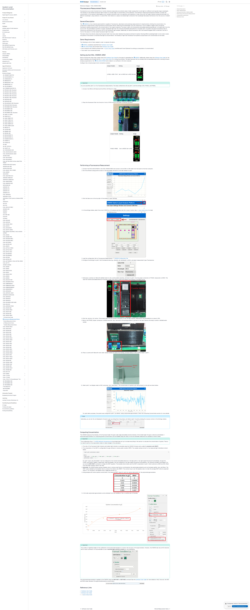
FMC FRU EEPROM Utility (7, 47)
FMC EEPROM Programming (8, 45)
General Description (181, 9)
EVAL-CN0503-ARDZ (7, 315)
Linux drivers (5, 19)
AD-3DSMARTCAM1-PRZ (8, 75)
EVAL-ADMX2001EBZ (7, 181)
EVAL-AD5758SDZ (7, 242)
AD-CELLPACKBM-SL (7, 86)
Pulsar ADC (5, 390)
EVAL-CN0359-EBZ (7, 308)
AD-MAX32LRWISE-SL (8, 135)
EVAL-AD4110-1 (6, 226)
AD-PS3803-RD (6, 142)
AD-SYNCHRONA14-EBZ (8, 150)
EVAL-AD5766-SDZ (7, 244)
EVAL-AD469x (6, 234)
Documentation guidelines (8, 408)
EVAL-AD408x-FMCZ (7, 224)
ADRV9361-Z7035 (7, 196)
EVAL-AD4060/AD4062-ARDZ (9, 153)
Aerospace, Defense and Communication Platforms (11, 70)
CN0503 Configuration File (121, 258)
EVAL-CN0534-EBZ (7, 336)
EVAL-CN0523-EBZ (7, 334)
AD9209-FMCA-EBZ (7, 168)
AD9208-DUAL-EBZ (7, 166)
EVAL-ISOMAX (6, 373)
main (161, 1)
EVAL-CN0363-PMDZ (7, 309)
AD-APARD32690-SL (7, 78)
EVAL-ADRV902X (7, 296)
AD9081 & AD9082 (7, 264)
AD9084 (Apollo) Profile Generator (10, 28)
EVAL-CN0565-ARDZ (7, 351)
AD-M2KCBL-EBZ (7, 133)
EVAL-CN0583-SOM (7, 364)
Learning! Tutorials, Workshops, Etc (10, 400)
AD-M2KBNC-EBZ (7, 131)
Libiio (3, 34)
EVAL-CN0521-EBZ (7, 332)
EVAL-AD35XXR (6, 222)
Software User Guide (8, 317)
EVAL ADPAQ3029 (7, 291)
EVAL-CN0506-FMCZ (7, 326)
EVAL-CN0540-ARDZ (7, 339)
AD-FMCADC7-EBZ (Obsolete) (10, 97)
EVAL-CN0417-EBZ (7, 311)
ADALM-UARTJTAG (6, 63)
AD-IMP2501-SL (6, 127)
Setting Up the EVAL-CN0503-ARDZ (185, 12)
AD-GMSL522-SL (7, 116)
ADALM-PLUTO (5, 61)
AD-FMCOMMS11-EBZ (7, 108)
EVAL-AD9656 (6, 276)
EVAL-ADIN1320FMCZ (7, 289)
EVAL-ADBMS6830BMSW (8, 287)
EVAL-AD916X (6, 268)
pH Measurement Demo (9, 322)
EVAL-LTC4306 (6, 377)
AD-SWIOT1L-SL (6, 148)
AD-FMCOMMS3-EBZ (7, 110)
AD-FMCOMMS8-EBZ (7, 384)
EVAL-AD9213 (6, 272)
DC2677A (5, 216)
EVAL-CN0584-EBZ (7, 366)
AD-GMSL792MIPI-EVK (8, 122)
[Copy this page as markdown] (160, 6)
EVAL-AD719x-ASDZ (7, 251)
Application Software (7, 68)
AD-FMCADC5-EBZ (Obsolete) (10, 95)
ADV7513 (5, 205)
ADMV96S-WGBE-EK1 (8, 177)
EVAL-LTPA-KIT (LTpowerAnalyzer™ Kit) (12, 379)
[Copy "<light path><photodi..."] (169, 452)
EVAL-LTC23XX (6, 375)
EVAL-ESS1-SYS (6, 371)
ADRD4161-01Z (6, 189)
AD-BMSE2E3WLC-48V (8, 82)
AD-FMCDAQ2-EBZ (7, 99)
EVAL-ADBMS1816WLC (8, 283)
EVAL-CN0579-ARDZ (7, 358)
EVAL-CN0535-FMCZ (7, 338)
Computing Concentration (182, 15)
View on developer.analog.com (239, 606)
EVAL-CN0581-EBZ (7, 360)
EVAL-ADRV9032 (6, 298)
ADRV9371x (5, 201)
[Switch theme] (169, 1)
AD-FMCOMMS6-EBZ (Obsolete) (10, 112)
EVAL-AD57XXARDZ (7, 157)
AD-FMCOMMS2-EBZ (7, 381)
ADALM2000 (5, 57)
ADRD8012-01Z (6, 192)
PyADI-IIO (4, 39)
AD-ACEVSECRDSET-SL (8, 77)
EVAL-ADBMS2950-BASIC (8, 285)
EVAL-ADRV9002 (7, 194)
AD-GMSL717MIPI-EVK (8, 120)
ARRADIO (5, 211)
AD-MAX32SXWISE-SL (8, 137)
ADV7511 (5, 203)
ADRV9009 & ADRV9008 (8, 294)
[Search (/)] (166, 1)
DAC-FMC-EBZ (6, 214)
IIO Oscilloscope (6, 32)
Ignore (229, 606)
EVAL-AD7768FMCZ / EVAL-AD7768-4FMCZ (13, 261)
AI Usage (4, 405)
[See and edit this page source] (167, 6)
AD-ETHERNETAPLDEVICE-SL (9, 88)
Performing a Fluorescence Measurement (186, 13)
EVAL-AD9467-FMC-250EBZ (9, 170)
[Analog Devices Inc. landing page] (84, 2)
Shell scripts (5, 43)
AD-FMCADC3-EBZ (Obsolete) (9, 92)
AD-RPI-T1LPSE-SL (7, 146)
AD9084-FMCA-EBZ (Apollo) (9, 164)
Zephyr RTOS (5, 41)
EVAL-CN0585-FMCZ (7, 367)
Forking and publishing (7, 410)
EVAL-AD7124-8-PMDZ (8, 248)
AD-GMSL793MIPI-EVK (8, 123)
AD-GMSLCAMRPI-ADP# (8, 125)
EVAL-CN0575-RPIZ (7, 354)
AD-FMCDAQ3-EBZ (7, 101)
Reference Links (180, 16)
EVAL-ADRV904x (7, 300)
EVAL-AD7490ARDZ (7, 255)
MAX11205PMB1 (6, 388)
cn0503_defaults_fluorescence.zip (103, 441)
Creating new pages (6, 406)
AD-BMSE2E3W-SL (7, 80)
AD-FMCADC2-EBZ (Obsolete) (9, 90)
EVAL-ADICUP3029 (87, 46)
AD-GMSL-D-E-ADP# (7, 114)
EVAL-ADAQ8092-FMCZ (8, 281)
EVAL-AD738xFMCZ (7, 253)
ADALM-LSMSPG (6, 53)
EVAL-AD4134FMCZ (7, 227)
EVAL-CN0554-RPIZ (7, 343)
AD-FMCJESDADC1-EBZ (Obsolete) (11, 103)
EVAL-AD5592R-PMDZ (8, 238)
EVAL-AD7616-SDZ (7, 259)
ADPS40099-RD (6, 185)
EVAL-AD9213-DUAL (7, 270)
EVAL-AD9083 (6, 266)
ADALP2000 (5, 174)
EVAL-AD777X (6, 263)
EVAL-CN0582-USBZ (7, 362)
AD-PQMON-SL (6, 140)
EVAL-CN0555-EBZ (7, 345)
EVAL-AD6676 (6, 246)
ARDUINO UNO (6, 209)
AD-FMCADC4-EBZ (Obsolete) (10, 93)
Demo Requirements (181, 10)
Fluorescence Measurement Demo (12, 319)
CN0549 (5, 212)
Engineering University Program (9, 395)
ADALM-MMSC (5, 55)
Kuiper (3, 23)
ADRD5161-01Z (6, 190)
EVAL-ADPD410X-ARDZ (8, 293)
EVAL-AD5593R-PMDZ (8, 240)
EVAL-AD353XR (6, 220)
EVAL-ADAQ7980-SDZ (8, 175)
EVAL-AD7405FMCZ (7, 159)
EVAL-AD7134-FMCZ (7, 249)
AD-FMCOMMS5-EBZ (7, 382)
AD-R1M (4, 144)
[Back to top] (184, 6)
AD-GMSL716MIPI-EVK (8, 118)
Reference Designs (6, 73)
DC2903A (5, 218)
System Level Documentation (8, 8)
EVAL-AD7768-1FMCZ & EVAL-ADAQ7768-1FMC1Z (12, 162)
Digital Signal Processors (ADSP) (9, 14)
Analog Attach (5, 30)
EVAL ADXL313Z (6, 304)
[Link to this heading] (107, 8)
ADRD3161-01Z (6, 187)
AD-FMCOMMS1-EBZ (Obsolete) (10, 107)
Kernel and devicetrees (7, 21)
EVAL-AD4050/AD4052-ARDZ (9, 151)
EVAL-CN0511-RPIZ (7, 328)
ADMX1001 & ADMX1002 (8, 179)
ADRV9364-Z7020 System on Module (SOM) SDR (13, 199)
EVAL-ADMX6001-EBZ (8, 183)
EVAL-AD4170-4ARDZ (8, 229)
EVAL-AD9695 (6, 172)
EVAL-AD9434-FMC (7, 274)
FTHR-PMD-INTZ (6, 386)
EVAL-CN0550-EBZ (7, 341)
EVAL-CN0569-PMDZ (7, 353)
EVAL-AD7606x (6, 257)
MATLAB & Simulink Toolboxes (9, 37)
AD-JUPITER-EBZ (7, 129)
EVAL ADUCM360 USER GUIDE (9, 302)
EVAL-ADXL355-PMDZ (8, 207)
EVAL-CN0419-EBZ (7, 313)
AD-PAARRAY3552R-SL (8, 138)
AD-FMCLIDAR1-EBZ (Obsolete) (10, 105)
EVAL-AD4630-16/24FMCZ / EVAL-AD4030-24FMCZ (13, 232)
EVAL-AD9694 (6, 278)
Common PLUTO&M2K (7, 59)
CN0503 (86, 24)
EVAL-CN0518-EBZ (7, 330)
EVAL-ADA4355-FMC (7, 279)
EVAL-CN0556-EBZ (7, 347)
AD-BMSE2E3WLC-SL (7, 84)
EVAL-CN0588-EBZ (7, 369)
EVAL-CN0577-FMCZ (7, 356)
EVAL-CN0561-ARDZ (7, 349)
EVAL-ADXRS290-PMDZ (8, 306)
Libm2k (4, 35)
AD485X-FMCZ (6, 155)
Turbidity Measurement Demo (10, 324)
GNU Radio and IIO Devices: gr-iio (9, 49)
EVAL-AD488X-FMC (7, 236)
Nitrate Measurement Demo (10, 321)
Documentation (94, 1)
